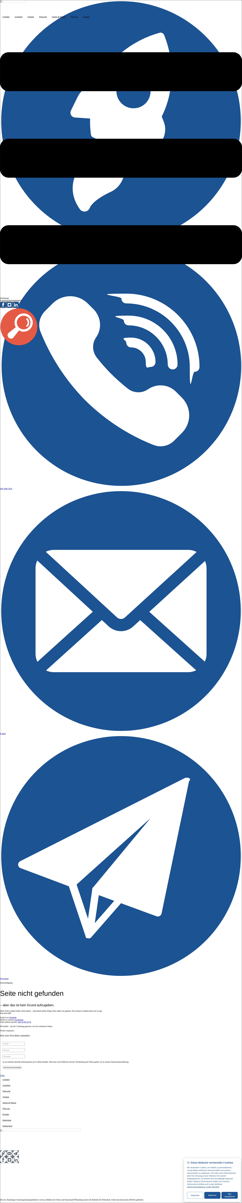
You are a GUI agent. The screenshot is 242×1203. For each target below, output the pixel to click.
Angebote (18, 17)
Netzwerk (43, 17)
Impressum (7, 1120)
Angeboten (18, 1020)
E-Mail (3, 734)
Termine (30, 17)
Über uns (74, 17)
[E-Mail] (121, 731)
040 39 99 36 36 (24, 1022)
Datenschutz (7, 1126)
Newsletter (4, 979)
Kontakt (86, 17)
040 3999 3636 (6, 489)
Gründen (6, 17)
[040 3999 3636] (121, 486)
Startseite (13, 1017)
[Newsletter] (121, 976)
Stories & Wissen (59, 17)
